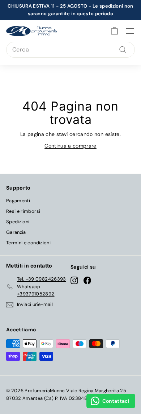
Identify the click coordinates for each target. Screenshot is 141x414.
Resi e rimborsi (23, 211)
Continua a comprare (70, 145)
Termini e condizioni (28, 243)
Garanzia (16, 232)
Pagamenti (18, 201)
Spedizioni (18, 222)
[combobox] (70, 50)
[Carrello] (114, 31)
